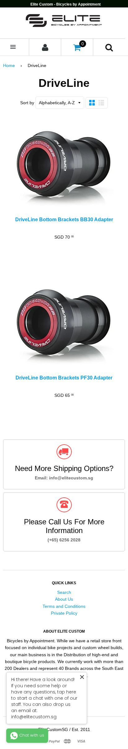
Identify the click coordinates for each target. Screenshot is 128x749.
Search (64, 592)
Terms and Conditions (64, 606)
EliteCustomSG (53, 729)
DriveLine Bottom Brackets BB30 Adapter (64, 219)
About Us (64, 599)
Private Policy (64, 613)
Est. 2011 (81, 729)
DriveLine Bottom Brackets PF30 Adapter (64, 377)
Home (9, 65)
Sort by (27, 102)
